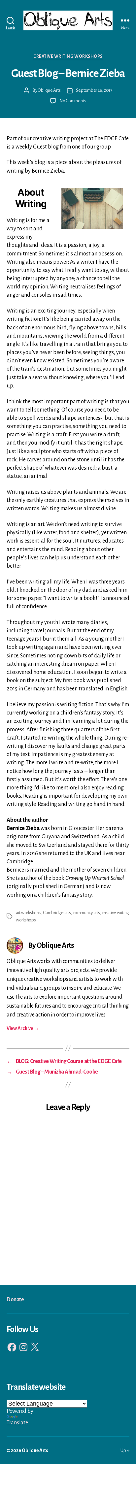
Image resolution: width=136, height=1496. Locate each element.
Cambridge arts (57, 912)
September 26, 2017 (94, 90)
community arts (86, 912)
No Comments (72, 100)
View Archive (23, 1028)
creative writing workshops (67, 56)
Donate (15, 1300)
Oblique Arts (49, 90)
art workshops (28, 912)
